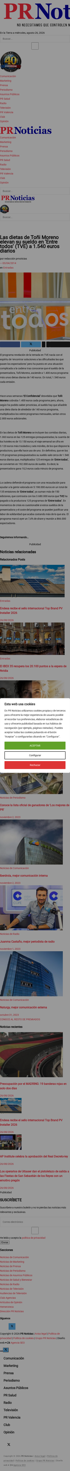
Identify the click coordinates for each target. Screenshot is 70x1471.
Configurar (35, 755)
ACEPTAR (35, 745)
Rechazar (35, 765)
